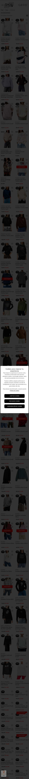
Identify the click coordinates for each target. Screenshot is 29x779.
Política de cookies (14, 390)
